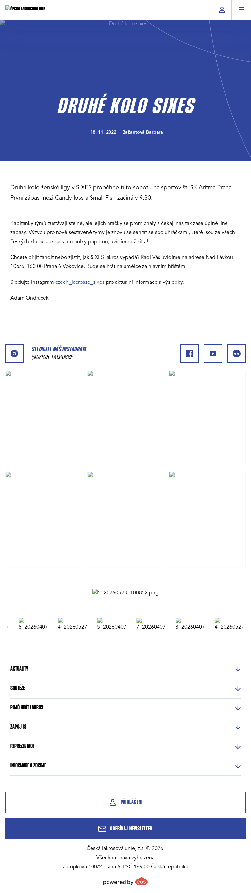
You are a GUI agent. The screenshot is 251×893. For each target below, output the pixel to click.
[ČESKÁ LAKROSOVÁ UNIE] (25, 9)
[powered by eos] (125, 881)
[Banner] (125, 593)
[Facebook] (189, 353)
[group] (30, 624)
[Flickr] (236, 353)
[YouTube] (213, 353)
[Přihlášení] (221, 10)
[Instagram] (14, 353)
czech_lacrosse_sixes (80, 282)
